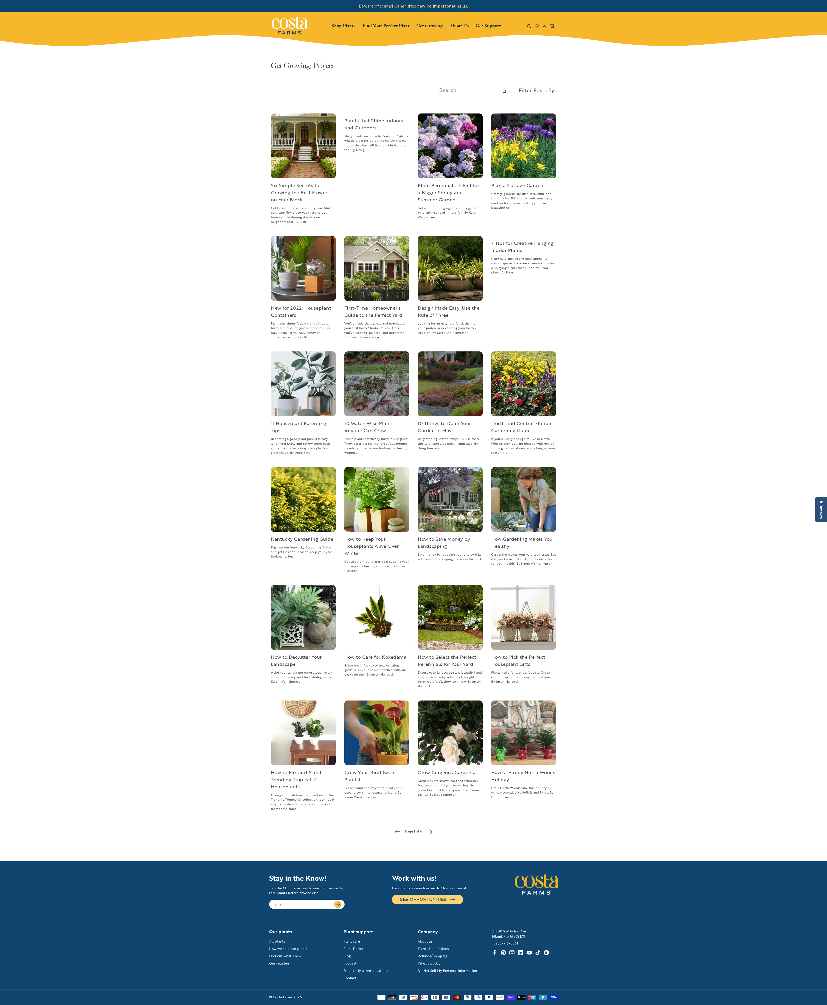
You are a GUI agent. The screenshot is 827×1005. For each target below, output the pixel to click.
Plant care (352, 941)
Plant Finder (353, 948)
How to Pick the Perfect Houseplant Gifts (518, 660)
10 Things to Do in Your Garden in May (444, 427)
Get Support (488, 25)
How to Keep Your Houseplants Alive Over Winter (371, 546)
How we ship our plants (288, 948)
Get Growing (430, 25)
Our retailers (279, 963)
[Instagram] (512, 952)
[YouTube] (529, 952)
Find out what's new (285, 956)
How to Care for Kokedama (375, 656)
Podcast (350, 963)
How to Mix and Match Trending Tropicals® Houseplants (297, 779)
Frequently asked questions (366, 970)
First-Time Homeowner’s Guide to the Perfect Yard (373, 311)
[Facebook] (494, 952)
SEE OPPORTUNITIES (423, 899)
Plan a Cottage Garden (517, 185)
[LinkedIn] (520, 952)
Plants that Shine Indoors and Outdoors (373, 124)
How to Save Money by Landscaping (444, 542)
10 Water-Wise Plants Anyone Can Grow (368, 427)
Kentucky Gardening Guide (302, 538)
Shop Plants (343, 25)
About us (425, 941)
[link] (289, 25)
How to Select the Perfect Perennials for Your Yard (447, 660)
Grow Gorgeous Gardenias (448, 772)
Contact (350, 977)
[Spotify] (546, 952)
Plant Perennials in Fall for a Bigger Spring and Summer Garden (448, 192)
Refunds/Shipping (432, 956)
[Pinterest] (503, 952)
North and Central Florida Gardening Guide (521, 427)
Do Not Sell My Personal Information (447, 970)
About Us (459, 25)
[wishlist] (537, 26)
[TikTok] (537, 952)
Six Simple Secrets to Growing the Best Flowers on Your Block (300, 192)
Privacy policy (429, 963)
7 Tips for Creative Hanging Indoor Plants (522, 246)
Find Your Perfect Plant (386, 25)
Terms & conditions (433, 948)
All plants (277, 941)
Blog (347, 956)
